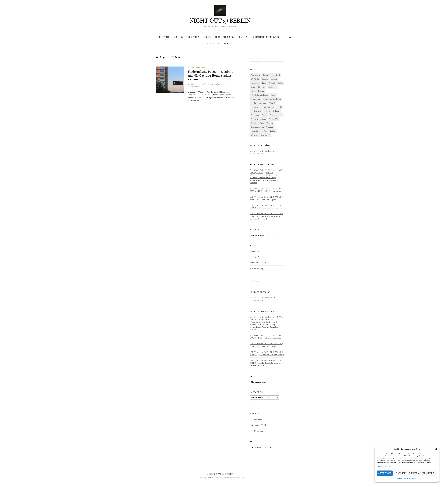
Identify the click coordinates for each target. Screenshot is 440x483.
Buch (278, 75)
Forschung (255, 83)
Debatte (265, 79)
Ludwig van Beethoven (272, 99)
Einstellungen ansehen (422, 473)
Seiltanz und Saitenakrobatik (271, 208)
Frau (264, 83)
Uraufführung (256, 131)
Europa (274, 79)
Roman (263, 119)
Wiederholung (270, 131)
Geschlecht (255, 87)
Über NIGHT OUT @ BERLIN (412, 478)
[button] (435, 449)
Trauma (269, 127)
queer (280, 115)
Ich (264, 87)
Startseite (163, 37)
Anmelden (254, 251)
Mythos (267, 111)
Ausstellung (255, 75)
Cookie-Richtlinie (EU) (218, 43)
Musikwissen (256, 111)
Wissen (254, 135)
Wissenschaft (265, 135)
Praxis (272, 115)
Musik (279, 107)
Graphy (226, 478)
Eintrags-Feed (256, 257)
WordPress (210, 478)
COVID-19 (255, 79)
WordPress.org (256, 268)
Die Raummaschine (274, 191)
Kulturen (243, 37)
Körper (261, 91)
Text (262, 123)
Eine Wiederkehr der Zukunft (262, 151)
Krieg (253, 91)
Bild (272, 75)
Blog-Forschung (224, 37)
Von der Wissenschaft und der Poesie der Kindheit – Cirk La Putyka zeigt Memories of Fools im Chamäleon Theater (264, 177)
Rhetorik (254, 119)
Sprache (254, 123)
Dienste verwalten (384, 467)
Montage (254, 107)
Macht (253, 103)
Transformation (257, 127)
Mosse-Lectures (267, 107)
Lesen (273, 95)
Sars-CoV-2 (273, 119)
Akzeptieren (385, 473)
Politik (264, 115)
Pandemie (255, 115)
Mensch (272, 103)
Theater (270, 123)
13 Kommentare (194, 87)
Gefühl (280, 83)
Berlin (265, 75)
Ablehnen (400, 473)
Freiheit (272, 83)
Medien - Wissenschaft (198, 68)
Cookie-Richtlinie (396, 478)
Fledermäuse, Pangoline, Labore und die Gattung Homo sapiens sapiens (210, 75)
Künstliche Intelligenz (265, 37)
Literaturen (255, 99)
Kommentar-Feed (258, 262)
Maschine (262, 103)
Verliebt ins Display (267, 199)
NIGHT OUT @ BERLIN (220, 21)
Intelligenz (272, 87)
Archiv (207, 37)
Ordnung (276, 111)
